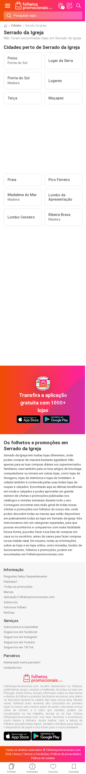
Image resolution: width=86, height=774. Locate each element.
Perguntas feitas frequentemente (25, 576)
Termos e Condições (36, 754)
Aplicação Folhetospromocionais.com (29, 597)
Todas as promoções (18, 586)
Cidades (16, 25)
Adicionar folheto (15, 607)
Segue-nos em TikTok (18, 647)
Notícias (9, 612)
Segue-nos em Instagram (20, 637)
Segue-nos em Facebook (20, 632)
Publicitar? (10, 581)
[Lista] (69, 5)
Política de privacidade (65, 754)
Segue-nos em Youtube (19, 642)
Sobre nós (11, 602)
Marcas (9, 592)
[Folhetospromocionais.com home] (34, 5)
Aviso (17, 754)
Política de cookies (43, 758)
